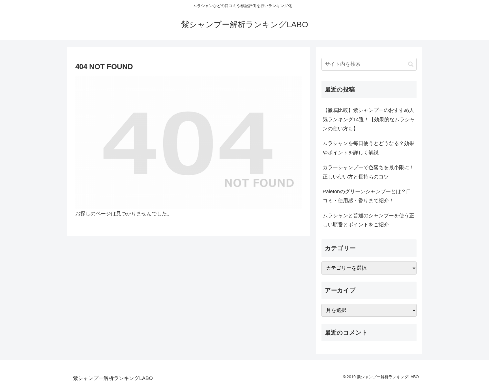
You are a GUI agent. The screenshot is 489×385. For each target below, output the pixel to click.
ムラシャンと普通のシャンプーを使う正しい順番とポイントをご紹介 (368, 220)
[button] (411, 64)
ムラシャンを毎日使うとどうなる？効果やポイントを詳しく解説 (368, 148)
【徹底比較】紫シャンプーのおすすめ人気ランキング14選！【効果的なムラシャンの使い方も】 (369, 119)
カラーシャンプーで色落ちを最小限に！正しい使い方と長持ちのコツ (368, 172)
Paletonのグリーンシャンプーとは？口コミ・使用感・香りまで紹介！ (367, 196)
